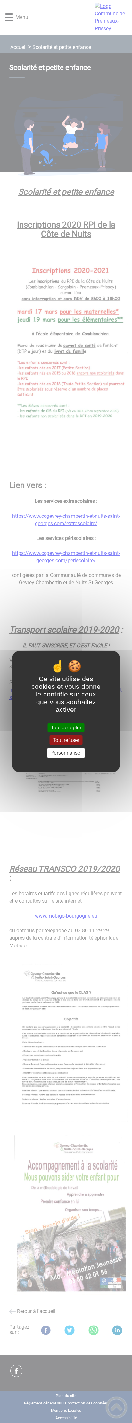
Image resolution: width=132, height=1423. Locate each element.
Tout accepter (66, 727)
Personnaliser (66, 753)
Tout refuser (66, 740)
